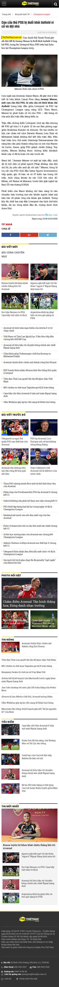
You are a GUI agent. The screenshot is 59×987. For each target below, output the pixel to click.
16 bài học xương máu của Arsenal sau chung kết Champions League (28, 536)
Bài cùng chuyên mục (13, 254)
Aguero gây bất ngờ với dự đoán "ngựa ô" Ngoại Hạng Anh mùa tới (43, 286)
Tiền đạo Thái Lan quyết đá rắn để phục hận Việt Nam (28, 380)
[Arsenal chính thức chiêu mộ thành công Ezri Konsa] (10, 648)
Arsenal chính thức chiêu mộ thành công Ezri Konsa (29, 362)
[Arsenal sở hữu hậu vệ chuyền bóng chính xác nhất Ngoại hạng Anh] (10, 775)
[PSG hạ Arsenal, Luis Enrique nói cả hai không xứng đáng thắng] (43, 427)
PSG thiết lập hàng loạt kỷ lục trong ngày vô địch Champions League (27, 508)
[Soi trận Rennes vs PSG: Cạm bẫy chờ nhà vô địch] (15, 301)
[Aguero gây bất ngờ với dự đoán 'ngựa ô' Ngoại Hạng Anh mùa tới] (43, 272)
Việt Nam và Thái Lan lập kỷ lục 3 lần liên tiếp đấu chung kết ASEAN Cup (28, 338)
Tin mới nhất (10, 806)
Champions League (41, 14)
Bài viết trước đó (14, 414)
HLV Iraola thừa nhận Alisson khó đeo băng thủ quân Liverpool (30, 371)
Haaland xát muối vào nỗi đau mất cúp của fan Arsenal (26, 516)
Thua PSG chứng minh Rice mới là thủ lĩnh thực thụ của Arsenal (29, 485)
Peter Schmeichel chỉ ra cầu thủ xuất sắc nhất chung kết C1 (30, 527)
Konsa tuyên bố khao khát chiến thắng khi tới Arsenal (15, 286)
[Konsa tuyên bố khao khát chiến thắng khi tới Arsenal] (15, 272)
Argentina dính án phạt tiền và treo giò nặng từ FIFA (42, 315)
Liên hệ (7, 978)
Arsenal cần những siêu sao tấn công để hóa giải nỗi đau (14, 470)
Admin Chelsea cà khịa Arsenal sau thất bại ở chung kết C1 (29, 544)
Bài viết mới (10, 246)
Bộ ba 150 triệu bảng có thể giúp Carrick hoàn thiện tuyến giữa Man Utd (39, 788)
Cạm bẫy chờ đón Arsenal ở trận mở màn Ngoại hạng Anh (30, 394)
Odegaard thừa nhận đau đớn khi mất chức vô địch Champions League (29, 553)
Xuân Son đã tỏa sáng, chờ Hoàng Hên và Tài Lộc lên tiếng (39, 742)
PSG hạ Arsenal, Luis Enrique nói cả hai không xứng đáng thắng (43, 441)
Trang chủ (6, 14)
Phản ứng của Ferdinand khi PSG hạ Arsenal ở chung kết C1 (30, 493)
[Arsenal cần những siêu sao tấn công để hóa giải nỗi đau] (15, 456)
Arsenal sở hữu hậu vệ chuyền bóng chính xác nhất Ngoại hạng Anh (29, 346)
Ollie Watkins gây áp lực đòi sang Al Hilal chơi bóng (29, 402)
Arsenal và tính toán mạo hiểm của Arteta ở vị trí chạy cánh (28, 329)
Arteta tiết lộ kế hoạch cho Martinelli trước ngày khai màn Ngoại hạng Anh (29, 680)
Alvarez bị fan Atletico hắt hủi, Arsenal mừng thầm (27, 696)
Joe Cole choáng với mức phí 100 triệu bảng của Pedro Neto (29, 689)
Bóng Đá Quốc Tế (22, 14)
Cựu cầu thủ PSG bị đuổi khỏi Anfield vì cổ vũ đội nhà (28, 24)
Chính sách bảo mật (28, 978)
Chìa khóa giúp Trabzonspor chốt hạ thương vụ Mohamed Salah (27, 355)
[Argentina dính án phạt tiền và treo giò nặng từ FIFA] (43, 301)
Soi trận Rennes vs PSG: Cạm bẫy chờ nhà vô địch (14, 314)
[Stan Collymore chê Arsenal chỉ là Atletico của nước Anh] (43, 456)
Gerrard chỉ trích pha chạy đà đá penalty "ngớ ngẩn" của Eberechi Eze (29, 561)
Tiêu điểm (8, 722)
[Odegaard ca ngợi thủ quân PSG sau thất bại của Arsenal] (15, 427)
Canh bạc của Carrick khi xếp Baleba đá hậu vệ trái (37, 757)
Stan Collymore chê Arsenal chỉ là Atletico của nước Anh (43, 470)
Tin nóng (8, 639)
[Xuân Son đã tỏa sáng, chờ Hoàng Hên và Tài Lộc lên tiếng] (10, 745)
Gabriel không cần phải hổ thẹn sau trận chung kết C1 (30, 501)
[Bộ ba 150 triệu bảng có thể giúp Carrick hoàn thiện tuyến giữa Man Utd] (10, 789)
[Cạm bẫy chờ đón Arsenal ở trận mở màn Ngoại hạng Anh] (10, 730)
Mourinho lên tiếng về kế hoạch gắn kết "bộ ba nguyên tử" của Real (29, 710)
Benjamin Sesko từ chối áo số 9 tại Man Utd (23, 672)
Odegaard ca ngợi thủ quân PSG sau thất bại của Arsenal (15, 441)
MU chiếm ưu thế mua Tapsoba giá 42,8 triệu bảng (28, 387)
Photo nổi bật (11, 575)
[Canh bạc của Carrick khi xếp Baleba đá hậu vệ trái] (10, 760)
